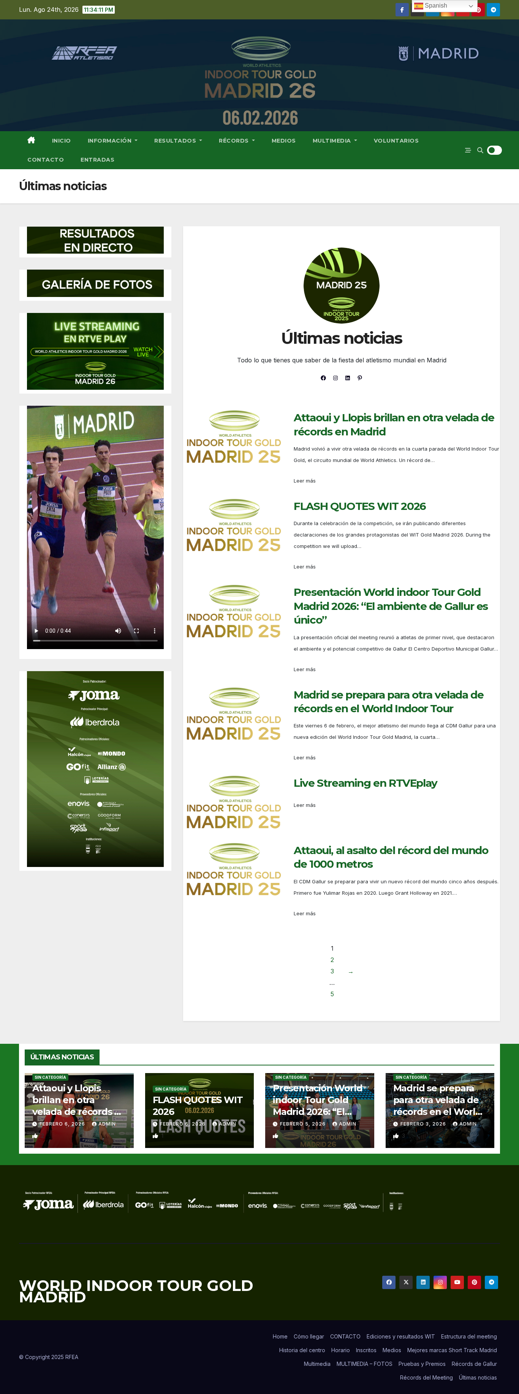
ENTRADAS (97, 159)
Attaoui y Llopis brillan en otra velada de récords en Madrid (394, 424)
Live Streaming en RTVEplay (365, 782)
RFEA (71, 1357)
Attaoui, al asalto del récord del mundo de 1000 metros (391, 857)
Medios (392, 1350)
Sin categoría (50, 1077)
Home (280, 1336)
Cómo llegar (309, 1336)
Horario (340, 1350)
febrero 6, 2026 (63, 1124)
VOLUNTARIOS (396, 140)
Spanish (435, 5)
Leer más (305, 481)
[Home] (31, 140)
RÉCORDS (234, 140)
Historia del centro (302, 1350)
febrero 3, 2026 (424, 1124)
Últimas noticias (478, 1377)
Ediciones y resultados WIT (401, 1336)
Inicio (61, 140)
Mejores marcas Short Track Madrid (452, 1350)
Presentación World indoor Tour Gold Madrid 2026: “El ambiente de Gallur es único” (391, 606)
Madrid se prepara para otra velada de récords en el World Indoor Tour (388, 701)
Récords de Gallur (474, 1364)
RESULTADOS (176, 140)
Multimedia (317, 1364)
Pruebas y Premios (422, 1364)
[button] (480, 150)
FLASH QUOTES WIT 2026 (360, 506)
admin (107, 1124)
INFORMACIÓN (110, 140)
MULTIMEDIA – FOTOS (364, 1364)
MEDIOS (284, 140)
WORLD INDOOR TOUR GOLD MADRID (136, 1291)
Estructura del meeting (469, 1336)
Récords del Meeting (426, 1377)
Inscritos (366, 1350)
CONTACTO (45, 159)
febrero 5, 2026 (303, 1124)
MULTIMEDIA (333, 140)
